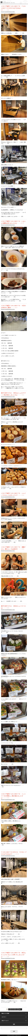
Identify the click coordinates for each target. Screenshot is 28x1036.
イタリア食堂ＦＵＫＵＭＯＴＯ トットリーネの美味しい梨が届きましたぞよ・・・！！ (13, 796)
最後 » (20, 1009)
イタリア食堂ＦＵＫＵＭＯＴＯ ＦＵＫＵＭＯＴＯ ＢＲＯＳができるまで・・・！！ (13, 8)
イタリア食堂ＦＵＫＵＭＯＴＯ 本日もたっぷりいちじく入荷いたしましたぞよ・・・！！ (13, 954)
